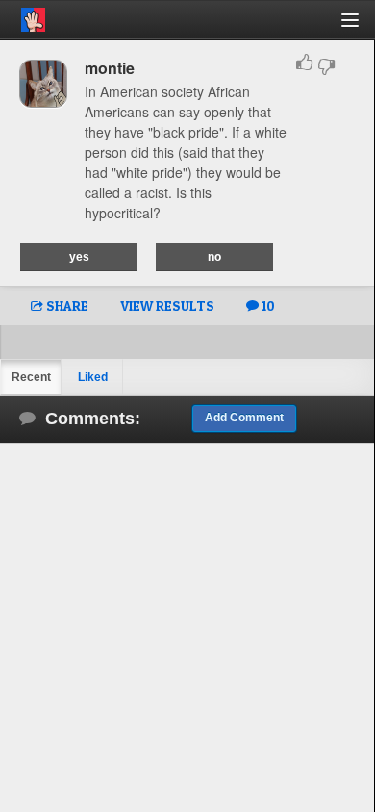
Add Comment (244, 417)
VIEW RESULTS (167, 305)
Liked (93, 377)
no (214, 257)
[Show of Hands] (22, 16)
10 (267, 305)
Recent (31, 377)
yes (79, 257)
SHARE (65, 305)
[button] (361, 27)
